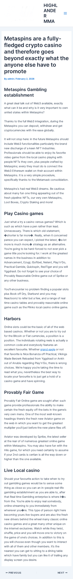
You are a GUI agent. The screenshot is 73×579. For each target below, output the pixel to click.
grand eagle (47, 349)
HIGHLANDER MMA (50, 13)
